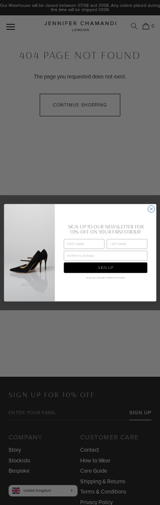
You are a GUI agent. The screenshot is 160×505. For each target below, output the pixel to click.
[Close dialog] (151, 208)
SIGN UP (105, 267)
